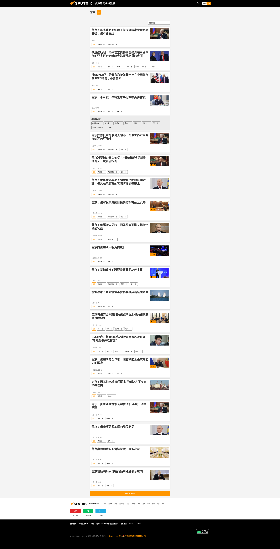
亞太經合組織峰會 (140, 67)
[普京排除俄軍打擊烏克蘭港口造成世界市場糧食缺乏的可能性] (159, 138)
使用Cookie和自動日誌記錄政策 (107, 524)
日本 (99, 351)
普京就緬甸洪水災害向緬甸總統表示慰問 (117, 471)
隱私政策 (124, 524)
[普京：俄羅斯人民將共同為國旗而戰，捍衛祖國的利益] (159, 228)
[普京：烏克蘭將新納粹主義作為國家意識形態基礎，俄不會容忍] (159, 33)
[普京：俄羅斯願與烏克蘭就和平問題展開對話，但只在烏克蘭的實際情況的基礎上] (159, 183)
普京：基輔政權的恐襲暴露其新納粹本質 (117, 269)
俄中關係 (122, 504)
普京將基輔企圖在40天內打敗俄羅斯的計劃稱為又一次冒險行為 (119, 159)
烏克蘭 (100, 44)
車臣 (109, 111)
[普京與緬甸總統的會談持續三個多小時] (159, 452)
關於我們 (73, 524)
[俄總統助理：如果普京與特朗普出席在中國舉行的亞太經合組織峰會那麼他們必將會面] (159, 56)
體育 (158, 504)
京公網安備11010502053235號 (135, 536)
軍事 (118, 111)
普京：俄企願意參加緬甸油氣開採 (113, 426)
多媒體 (134, 504)
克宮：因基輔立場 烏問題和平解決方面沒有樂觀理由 (119, 383)
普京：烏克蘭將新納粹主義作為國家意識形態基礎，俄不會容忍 (120, 31)
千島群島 (126, 351)
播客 (139, 504)
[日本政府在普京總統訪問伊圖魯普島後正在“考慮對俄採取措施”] (159, 340)
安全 (108, 329)
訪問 (116, 351)
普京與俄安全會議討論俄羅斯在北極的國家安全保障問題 (120, 316)
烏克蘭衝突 (111, 44)
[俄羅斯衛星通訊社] (82, 6)
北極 (99, 329)
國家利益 (110, 239)
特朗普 (100, 67)
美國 (128, 67)
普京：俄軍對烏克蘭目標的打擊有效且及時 (119, 202)
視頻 (126, 123)
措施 (136, 351)
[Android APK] (202, 531)
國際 (153, 67)
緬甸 (109, 441)
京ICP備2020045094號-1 (113, 536)
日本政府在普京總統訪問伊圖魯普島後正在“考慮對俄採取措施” (119, 338)
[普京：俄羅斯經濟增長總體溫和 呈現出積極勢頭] (159, 407)
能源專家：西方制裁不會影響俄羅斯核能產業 (120, 292)
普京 (92, 12)
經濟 (99, 418)
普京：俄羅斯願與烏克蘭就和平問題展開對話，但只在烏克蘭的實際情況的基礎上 (119, 181)
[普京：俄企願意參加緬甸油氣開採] (159, 430)
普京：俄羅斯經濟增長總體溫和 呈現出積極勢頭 (119, 405)
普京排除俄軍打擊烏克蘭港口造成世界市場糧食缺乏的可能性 (120, 136)
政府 (108, 351)
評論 (128, 504)
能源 (109, 306)
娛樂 (163, 504)
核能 (109, 373)
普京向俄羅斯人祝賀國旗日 (109, 247)
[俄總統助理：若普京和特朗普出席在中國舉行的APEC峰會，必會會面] (159, 78)
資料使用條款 (83, 524)
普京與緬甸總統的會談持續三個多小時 (116, 449)
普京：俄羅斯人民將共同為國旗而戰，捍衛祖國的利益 (120, 226)
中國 (109, 67)
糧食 (122, 149)
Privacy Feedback (135, 524)
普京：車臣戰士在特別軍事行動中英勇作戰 (119, 97)
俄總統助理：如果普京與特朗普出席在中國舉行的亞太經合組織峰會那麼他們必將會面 (120, 54)
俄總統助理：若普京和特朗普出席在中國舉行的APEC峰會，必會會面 (120, 76)
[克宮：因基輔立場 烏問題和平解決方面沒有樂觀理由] (159, 385)
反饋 (92, 524)
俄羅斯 (119, 67)
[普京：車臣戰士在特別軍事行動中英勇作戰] (159, 100)
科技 (153, 504)
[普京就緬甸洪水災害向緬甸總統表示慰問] (159, 475)
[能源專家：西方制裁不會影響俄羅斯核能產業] (159, 295)
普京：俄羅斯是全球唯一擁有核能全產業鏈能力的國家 (120, 361)
